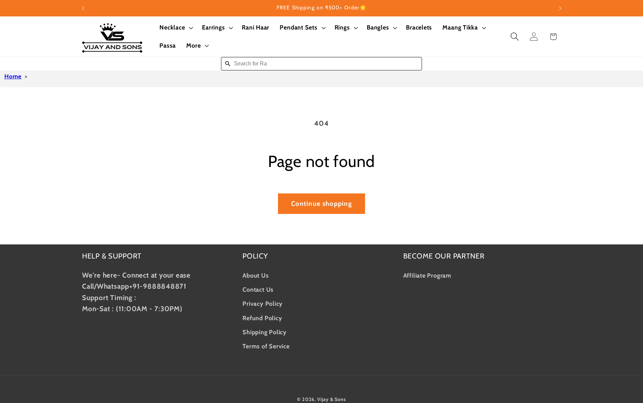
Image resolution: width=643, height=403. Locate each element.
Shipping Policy (264, 332)
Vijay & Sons (331, 399)
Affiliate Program (427, 275)
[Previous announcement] (83, 8)
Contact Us (258, 289)
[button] (175, 28)
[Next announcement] (560, 8)
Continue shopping (321, 203)
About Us (255, 275)
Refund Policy (262, 318)
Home (12, 76)
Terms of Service (265, 346)
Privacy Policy (262, 303)
